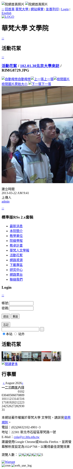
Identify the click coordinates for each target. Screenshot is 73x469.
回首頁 (10, 9)
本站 (9, 334)
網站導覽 (37, 9)
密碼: (5, 308)
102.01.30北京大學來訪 (39, 66)
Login (65, 9)
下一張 (46, 84)
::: (3, 9)
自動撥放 (24, 79)
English (6, 13)
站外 (21, 334)
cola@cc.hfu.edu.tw (27, 437)
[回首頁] (8, 16)
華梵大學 (22, 9)
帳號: (5, 303)
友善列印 (52, 9)
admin (6, 201)
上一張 (49, 79)
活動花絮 (9, 66)
